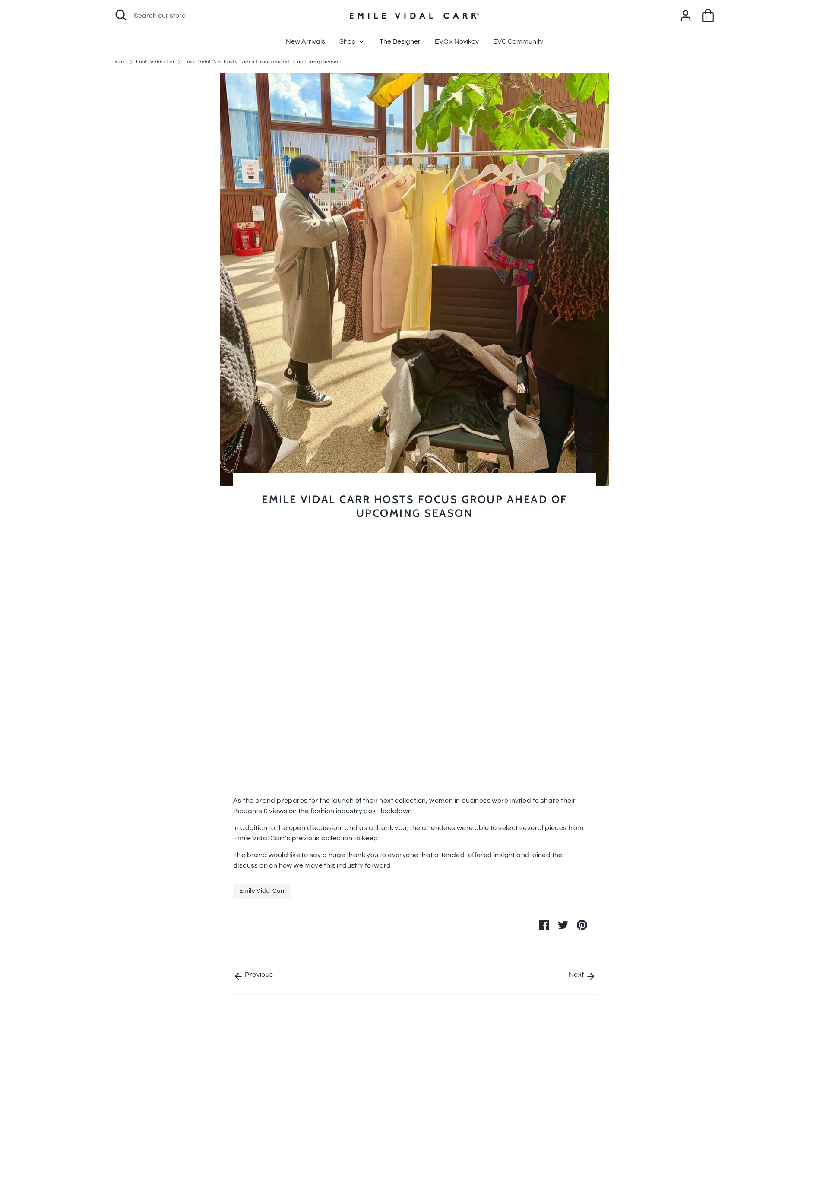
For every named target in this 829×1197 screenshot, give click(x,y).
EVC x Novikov (457, 41)
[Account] (685, 12)
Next (577, 974)
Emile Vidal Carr (262, 891)
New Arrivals (305, 41)
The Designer (400, 41)
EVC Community (518, 41)
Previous (258, 974)
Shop (348, 41)
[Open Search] (121, 15)
